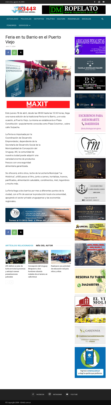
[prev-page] (7, 282)
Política (50, 19)
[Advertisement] (57, 146)
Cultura (61, 19)
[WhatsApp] (14, 52)
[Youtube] (104, 2)
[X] (20, 52)
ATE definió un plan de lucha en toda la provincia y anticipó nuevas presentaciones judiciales (15, 271)
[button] (102, 19)
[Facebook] (95, 2)
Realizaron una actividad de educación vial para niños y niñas (60, 268)
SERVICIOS (23, 25)
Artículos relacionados (19, 245)
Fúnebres (11, 25)
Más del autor (44, 245)
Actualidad (12, 19)
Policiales (26, 19)
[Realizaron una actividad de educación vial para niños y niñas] (61, 257)
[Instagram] (99, 2)
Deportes (39, 19)
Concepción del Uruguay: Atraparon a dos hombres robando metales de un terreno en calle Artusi (38, 271)
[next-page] (11, 282)
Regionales (73, 19)
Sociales (86, 19)
